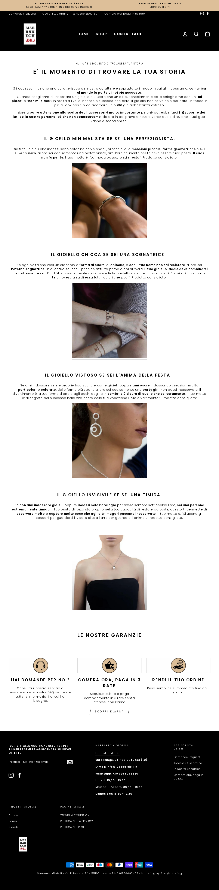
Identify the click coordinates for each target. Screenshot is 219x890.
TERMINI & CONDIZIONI (75, 815)
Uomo (13, 821)
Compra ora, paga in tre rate (125, 13)
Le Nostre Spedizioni (86, 13)
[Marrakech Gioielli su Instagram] (11, 775)
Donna (13, 815)
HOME (83, 33)
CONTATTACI (128, 33)
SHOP (101, 33)
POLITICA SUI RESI (72, 827)
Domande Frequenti (22, 13)
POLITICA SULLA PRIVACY (76, 821)
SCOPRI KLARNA (109, 711)
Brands (14, 827)
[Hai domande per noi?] (41, 665)
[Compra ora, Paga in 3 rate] (109, 665)
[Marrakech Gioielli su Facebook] (19, 775)
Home (80, 63)
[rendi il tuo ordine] (178, 665)
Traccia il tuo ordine (54, 13)
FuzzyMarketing (171, 873)
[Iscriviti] (70, 762)
